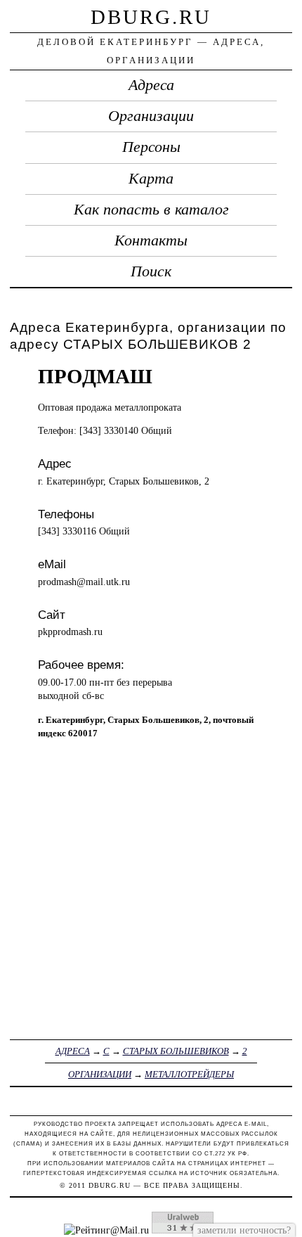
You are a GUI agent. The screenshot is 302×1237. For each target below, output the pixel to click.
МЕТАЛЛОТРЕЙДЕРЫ (189, 1074)
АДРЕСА (72, 1051)
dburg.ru (151, 17)
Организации (151, 116)
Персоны (151, 147)
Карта (151, 178)
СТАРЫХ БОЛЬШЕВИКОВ (176, 1051)
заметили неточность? (244, 1230)
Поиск (151, 271)
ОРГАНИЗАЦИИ (99, 1074)
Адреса (151, 85)
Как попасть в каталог (151, 209)
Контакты (151, 240)
